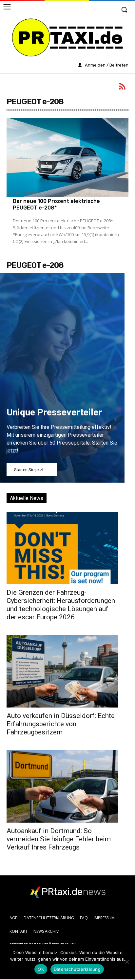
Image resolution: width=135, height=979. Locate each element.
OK (41, 969)
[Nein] (127, 961)
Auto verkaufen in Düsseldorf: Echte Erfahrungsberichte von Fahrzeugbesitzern (61, 724)
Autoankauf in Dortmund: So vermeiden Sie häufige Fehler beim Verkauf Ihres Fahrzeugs (59, 839)
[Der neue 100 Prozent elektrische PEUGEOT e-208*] (67, 157)
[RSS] (122, 87)
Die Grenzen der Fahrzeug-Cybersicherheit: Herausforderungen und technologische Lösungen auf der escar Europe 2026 (61, 605)
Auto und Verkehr (22, 193)
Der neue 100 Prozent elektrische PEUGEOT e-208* (56, 204)
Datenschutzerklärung (77, 969)
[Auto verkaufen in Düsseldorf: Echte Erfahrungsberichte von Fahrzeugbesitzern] (62, 671)
